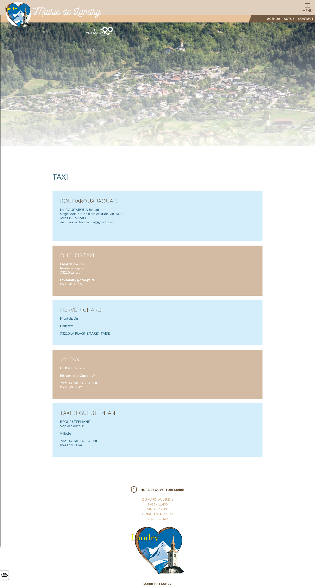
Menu (307, 11)
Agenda (273, 19)
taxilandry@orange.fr (77, 280)
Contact (306, 19)
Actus (289, 19)
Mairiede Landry (67, 11)
